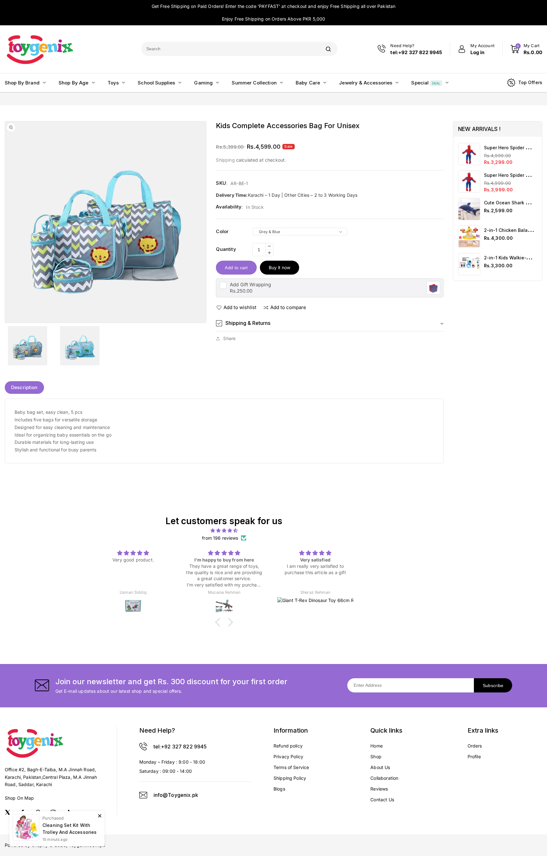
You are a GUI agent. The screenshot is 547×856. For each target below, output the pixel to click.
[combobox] (230, 49)
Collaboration (384, 778)
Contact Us (382, 799)
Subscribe (493, 685)
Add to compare (288, 307)
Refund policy (288, 745)
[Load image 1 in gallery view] (27, 346)
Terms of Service (291, 767)
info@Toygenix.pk (176, 795)
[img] (224, 530)
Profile (474, 756)
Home (376, 745)
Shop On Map (19, 798)
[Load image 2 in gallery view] (79, 346)
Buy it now (279, 267)
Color (222, 231)
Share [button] (229, 338)
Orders (475, 745)
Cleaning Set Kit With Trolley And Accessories (69, 828)
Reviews (379, 788)
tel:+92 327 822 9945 (180, 746)
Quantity (226, 249)
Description (24, 387)
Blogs (279, 788)
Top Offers (530, 82)
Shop (375, 756)
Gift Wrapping (250, 284)
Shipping (225, 160)
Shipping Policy (290, 778)
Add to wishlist (239, 307)
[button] (329, 323)
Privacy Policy (288, 756)
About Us (380, 767)
